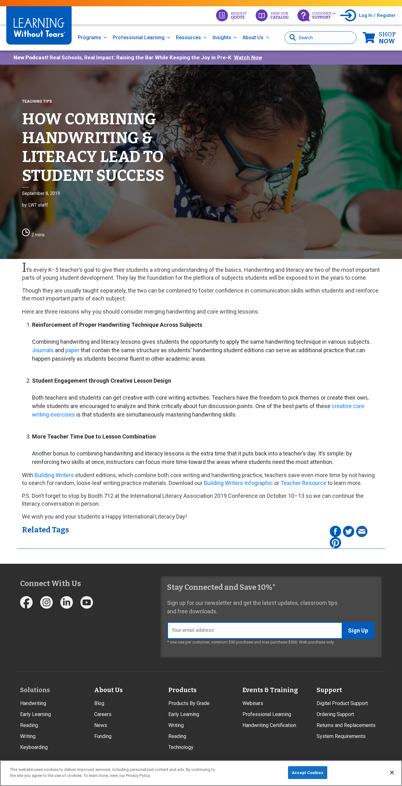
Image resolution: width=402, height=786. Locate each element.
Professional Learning (139, 37)
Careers (102, 714)
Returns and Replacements (346, 725)
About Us (252, 37)
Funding (102, 736)
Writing (27, 736)
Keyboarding (34, 747)
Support (329, 690)
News (100, 725)
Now (387, 37)
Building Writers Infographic (238, 483)
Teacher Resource (303, 483)
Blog (99, 703)
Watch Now (248, 57)
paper (72, 350)
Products (182, 690)
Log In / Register (377, 15)
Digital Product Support (342, 703)
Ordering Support (335, 714)
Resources (188, 37)
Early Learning (35, 714)
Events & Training (270, 690)
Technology (180, 747)
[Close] (392, 772)
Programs (89, 37)
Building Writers (54, 475)
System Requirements (341, 736)
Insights (222, 37)
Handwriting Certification (269, 725)
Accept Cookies (307, 772)
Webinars (252, 703)
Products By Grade (188, 703)
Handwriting (33, 703)
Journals (43, 350)
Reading (29, 725)
